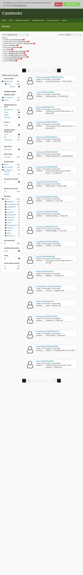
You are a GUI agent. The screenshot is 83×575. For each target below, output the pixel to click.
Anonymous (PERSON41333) (47, 212)
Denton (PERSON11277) (45, 107)
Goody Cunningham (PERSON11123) (49, 77)
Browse (4, 20)
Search (11, 20)
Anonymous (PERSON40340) (47, 152)
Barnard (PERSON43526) (45, 257)
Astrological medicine (38, 20)
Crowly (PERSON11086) (45, 92)
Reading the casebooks (22, 20)
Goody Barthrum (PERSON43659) (48, 286)
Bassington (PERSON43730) (46, 316)
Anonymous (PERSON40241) (47, 137)
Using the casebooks (53, 20)
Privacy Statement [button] (19, 5)
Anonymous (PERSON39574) (47, 122)
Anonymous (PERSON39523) (47, 167)
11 (54, 70)
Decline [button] (58, 4)
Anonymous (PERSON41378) (47, 227)
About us (64, 20)
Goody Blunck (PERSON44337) (47, 331)
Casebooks (12, 13)
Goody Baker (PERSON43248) (47, 242)
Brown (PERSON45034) (45, 361)
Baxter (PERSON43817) (45, 301)
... (49, 70)
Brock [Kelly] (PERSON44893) (47, 346)
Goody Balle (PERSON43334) (47, 197)
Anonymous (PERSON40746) (47, 182)
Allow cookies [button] (72, 4)
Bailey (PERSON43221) (45, 271)
